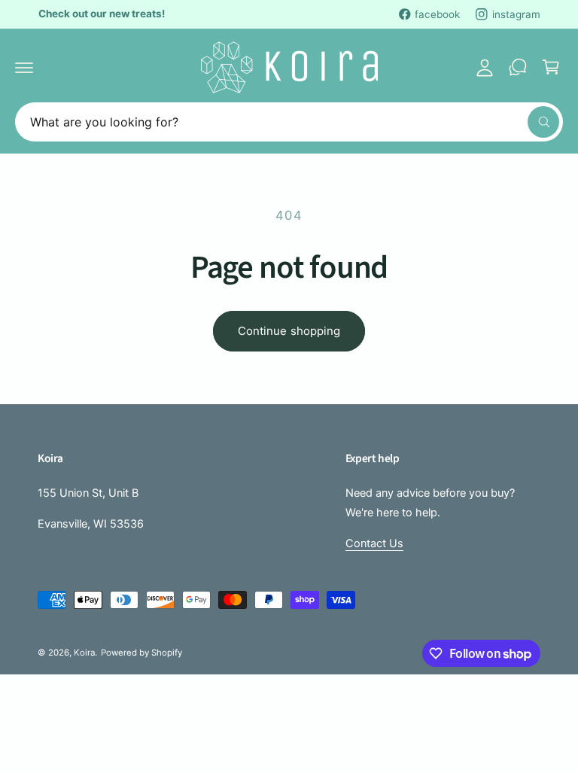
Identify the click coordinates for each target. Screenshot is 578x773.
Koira (84, 652)
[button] (24, 67)
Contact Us (374, 543)
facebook (437, 14)
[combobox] (289, 122)
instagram (516, 14)
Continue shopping (289, 331)
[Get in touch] (517, 67)
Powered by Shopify (141, 652)
